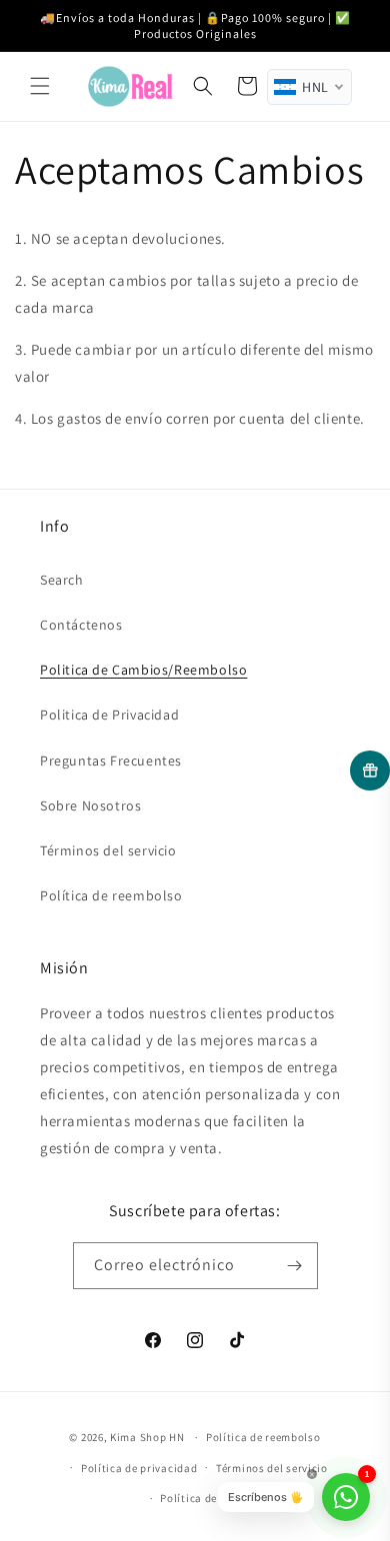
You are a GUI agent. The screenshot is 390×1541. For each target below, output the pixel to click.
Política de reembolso (111, 895)
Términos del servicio (108, 850)
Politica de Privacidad (109, 715)
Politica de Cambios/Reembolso (143, 670)
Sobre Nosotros (90, 805)
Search (62, 580)
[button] (40, 86)
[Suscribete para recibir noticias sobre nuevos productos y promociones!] (295, 1265)
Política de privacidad (139, 1468)
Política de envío (204, 1498)
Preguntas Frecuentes (111, 761)
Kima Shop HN (147, 1437)
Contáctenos (81, 625)
